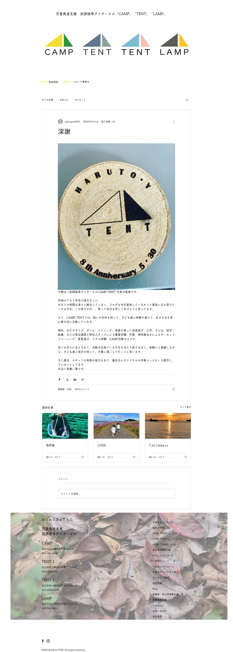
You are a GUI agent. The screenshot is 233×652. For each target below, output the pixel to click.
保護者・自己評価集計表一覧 (167, 594)
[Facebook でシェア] (59, 379)
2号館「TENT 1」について (167, 533)
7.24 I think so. (159, 445)
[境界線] (65, 426)
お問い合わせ (159, 611)
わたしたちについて (163, 555)
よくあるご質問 (160, 577)
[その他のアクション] (173, 122)
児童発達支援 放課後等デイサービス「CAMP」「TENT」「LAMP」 (111, 14)
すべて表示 (185, 407)
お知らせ (63, 100)
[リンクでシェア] (82, 379)
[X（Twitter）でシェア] (67, 379)
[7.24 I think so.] (168, 426)
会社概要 (157, 616)
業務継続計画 (159, 600)
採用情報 (157, 583)
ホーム (156, 516)
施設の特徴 (158, 528)
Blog (155, 589)
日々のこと (80, 100)
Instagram (157, 605)
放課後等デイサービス (59, 533)
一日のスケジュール (163, 566)
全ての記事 (47, 100)
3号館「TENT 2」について (167, 539)
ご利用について (160, 561)
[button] (186, 100)
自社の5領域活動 (161, 550)
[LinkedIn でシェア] (74, 379)
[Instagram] (48, 641)
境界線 (50, 445)
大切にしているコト (163, 522)
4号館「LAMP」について (166, 544)
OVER (101, 445)
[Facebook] (43, 641)
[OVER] (116, 426)
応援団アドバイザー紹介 (165, 572)
